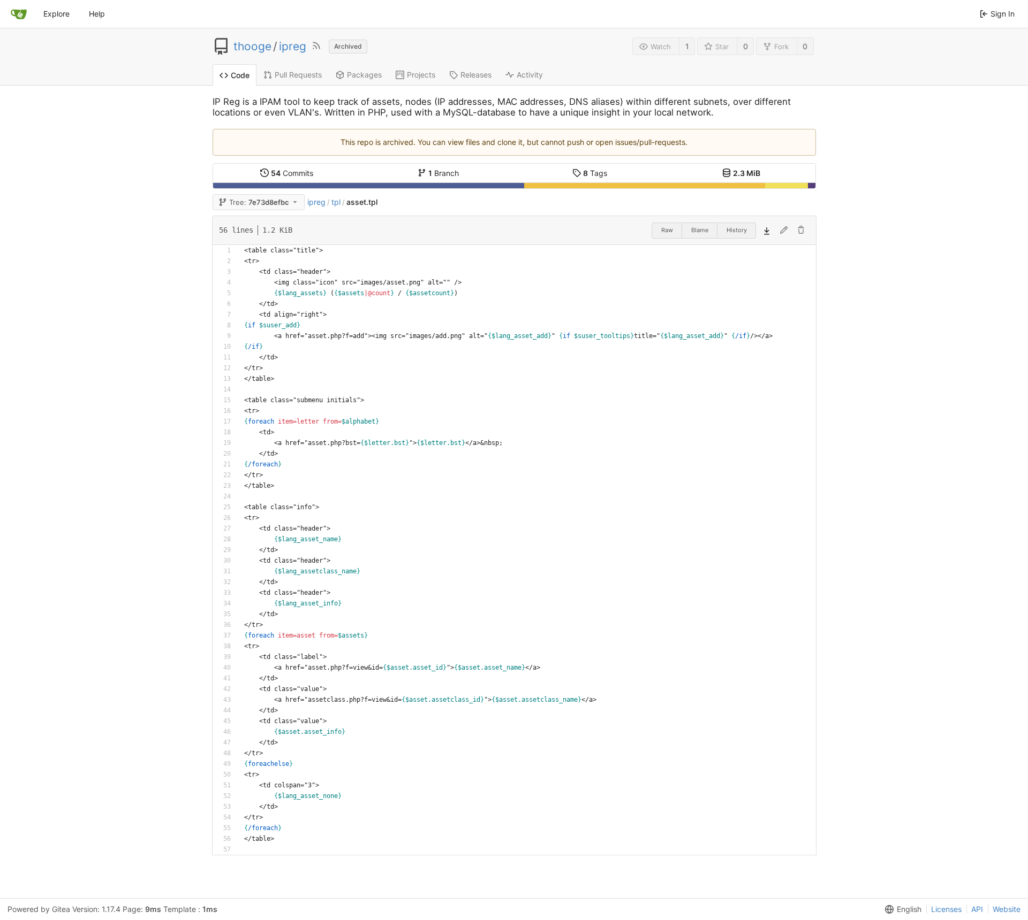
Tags (595, 173)
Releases (476, 74)
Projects (421, 74)
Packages (364, 74)
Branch (443, 173)
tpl (336, 201)
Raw (667, 230)
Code (240, 75)
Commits (292, 173)
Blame (699, 230)
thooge (252, 46)
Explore (56, 13)
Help (97, 13)
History (737, 230)
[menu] (901, 909)
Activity (530, 74)
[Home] (19, 14)
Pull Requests (298, 74)
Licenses (946, 909)
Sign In (1003, 13)
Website (1007, 909)
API (977, 909)
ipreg (292, 46)
